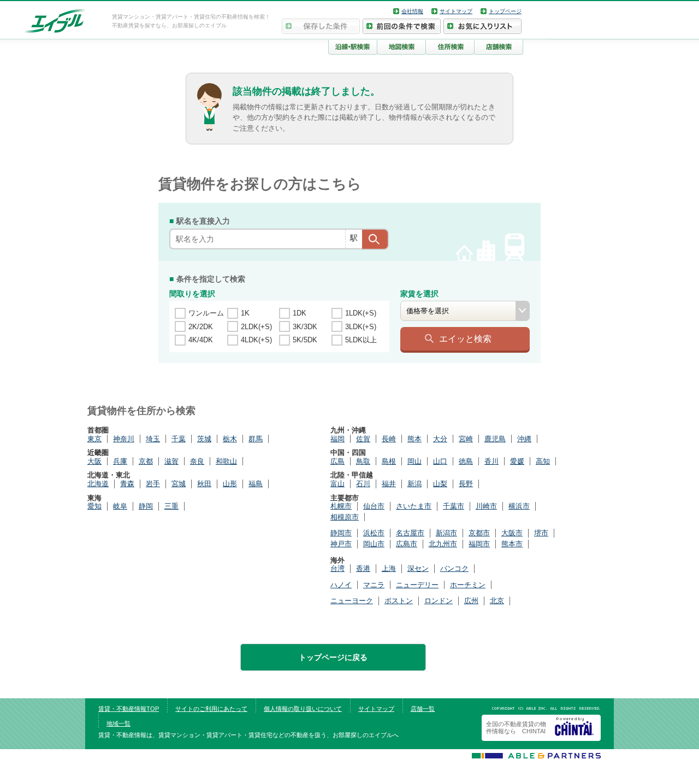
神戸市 (341, 544)
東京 (94, 439)
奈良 (197, 461)
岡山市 (373, 544)
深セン (418, 568)
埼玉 (153, 439)
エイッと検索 (465, 338)
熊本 (414, 439)
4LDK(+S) (256, 340)
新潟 (414, 484)
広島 (337, 461)
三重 (171, 506)
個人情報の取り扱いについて (303, 708)
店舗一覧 (423, 708)
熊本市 (512, 544)
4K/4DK (200, 340)
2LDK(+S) (256, 327)
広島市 (406, 544)
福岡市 (479, 544)
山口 (440, 461)
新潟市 (446, 533)
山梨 (440, 484)
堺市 (541, 533)
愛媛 (517, 461)
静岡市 (341, 533)
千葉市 (453, 506)
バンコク (454, 568)
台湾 (337, 568)
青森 (127, 484)
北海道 (98, 484)
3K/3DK (305, 327)
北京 (497, 601)
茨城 (204, 439)
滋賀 (171, 461)
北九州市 (443, 544)
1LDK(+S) (360, 313)
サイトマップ (456, 11)
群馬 (255, 439)
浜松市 (373, 533)
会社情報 (412, 11)
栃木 (230, 439)
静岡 (146, 506)
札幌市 (341, 506)
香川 (491, 461)
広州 (471, 601)
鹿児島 (495, 439)
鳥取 (363, 461)
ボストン (398, 601)
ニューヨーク (351, 601)
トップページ (505, 11)
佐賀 (363, 439)
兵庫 (120, 461)
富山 (337, 484)
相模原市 (344, 517)
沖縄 (524, 439)
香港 (363, 568)
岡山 (414, 461)
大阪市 (512, 533)
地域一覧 (118, 723)
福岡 (337, 439)
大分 (440, 439)
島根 (389, 461)
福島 (255, 484)
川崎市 (486, 506)
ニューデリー (417, 585)
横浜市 (519, 506)
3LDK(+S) (360, 327)
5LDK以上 (361, 340)
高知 (543, 461)
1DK (299, 313)
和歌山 (226, 461)
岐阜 (120, 506)
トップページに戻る (333, 657)
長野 (466, 484)
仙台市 (373, 506)
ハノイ (341, 585)
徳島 (466, 461)
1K (245, 313)
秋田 (204, 484)
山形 (230, 484)
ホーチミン (467, 585)
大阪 (94, 461)
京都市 (479, 533)
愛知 (94, 506)
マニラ (373, 585)
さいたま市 (413, 506)
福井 (389, 484)
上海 (389, 568)
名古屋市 (410, 533)
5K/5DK (305, 340)
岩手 (153, 484)
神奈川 (123, 439)
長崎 (389, 439)
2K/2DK (200, 327)
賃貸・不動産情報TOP (128, 708)
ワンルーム (206, 313)
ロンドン (438, 601)
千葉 (178, 439)
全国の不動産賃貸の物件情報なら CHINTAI (516, 727)
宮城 (178, 484)
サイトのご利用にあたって (211, 708)
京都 (146, 461)
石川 (363, 484)
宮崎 (466, 439)
